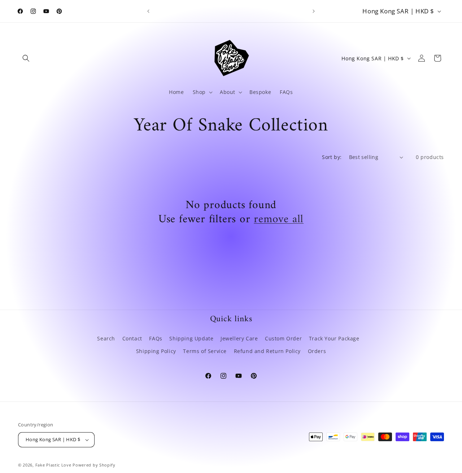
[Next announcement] (314, 11)
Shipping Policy (156, 351)
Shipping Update (191, 338)
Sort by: (331, 157)
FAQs (155, 338)
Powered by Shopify (94, 465)
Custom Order (283, 338)
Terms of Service (205, 351)
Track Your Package (334, 338)
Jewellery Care (239, 338)
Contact (132, 338)
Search (106, 338)
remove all (279, 220)
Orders (317, 351)
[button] (26, 58)
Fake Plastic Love (53, 465)
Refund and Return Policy (267, 351)
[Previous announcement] (148, 11)
